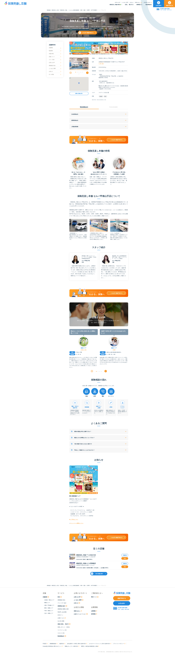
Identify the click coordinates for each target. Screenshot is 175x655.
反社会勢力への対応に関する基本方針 (76, 643)
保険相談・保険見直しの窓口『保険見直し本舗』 (57, 10)
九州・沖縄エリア (48, 613)
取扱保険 (51, 50)
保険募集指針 (53, 643)
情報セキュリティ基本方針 (71, 646)
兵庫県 (88, 10)
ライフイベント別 (62, 630)
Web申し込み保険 (62, 612)
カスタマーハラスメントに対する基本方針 (99, 643)
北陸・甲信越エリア (49, 605)
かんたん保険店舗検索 (74, 10)
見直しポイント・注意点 (64, 627)
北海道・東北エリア (49, 600)
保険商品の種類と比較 (63, 609)
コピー (100, 63)
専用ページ (94, 597)
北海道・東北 (83, 349)
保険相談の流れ (52, 65)
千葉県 (114, 349)
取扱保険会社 (149, 4)
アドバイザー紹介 (62, 603)
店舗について (52, 56)
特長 (59, 597)
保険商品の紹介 (61, 606)
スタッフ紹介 (52, 59)
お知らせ (131, 2)
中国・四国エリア (48, 610)
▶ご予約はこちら (73, 519)
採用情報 (93, 614)
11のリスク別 (61, 633)
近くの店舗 (51, 74)
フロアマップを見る (103, 92)
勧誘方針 (62, 643)
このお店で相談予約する (87, 32)
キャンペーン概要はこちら (76, 523)
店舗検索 (45, 597)
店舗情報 (51, 47)
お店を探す (159, 5)
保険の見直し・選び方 (63, 624)
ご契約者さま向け (146, 2)
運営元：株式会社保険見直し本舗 (89, 646)
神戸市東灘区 (94, 10)
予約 (125, 558)
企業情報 (93, 611)
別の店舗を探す (99, 573)
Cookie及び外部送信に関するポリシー (52, 646)
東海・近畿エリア (48, 608)
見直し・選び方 (128, 4)
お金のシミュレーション (80, 614)
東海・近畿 (82, 10)
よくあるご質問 (125, 2)
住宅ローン (60, 615)
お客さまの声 (117, 2)
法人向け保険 (61, 621)
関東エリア (47, 602)
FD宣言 (44, 643)
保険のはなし (137, 2)
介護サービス (61, 618)
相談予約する (169, 5)
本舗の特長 (51, 53)
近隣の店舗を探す (79, 93)
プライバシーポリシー (118, 643)
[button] (87, 73)
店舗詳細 (125, 555)
